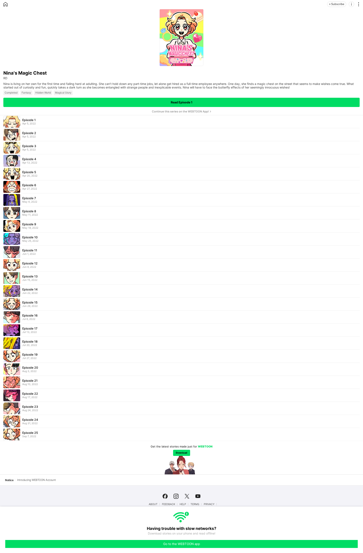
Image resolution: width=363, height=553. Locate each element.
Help (183, 504)
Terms (195, 504)
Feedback (168, 504)
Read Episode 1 (181, 102)
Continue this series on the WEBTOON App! (180, 111)
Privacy (209, 504)
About (153, 504)
